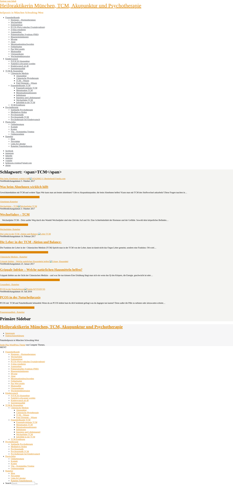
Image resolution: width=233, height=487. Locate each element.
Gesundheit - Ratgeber (9, 284)
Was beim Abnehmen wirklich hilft (15, 178)
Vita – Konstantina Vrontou (22, 131)
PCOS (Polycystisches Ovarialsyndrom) (28, 27)
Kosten (14, 129)
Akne (13, 42)
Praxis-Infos (10, 122)
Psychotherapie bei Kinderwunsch (25, 119)
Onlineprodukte (17, 134)
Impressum (10, 333)
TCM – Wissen (22, 80)
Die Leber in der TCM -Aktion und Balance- (19, 234)
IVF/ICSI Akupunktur (20, 61)
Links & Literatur (18, 144)
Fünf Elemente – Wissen (26, 83)
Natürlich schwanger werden (23, 63)
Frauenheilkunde (12, 17)
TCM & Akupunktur (14, 71)
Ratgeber (9, 136)
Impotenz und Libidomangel (28, 97)
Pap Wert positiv (18, 49)
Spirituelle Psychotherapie (22, 110)
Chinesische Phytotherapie (27, 78)
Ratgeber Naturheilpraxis (21, 146)
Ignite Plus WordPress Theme (12, 345)
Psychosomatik (17, 114)
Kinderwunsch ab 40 (20, 66)
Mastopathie (16, 51)
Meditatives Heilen (19, 112)
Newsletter (15, 141)
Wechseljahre (16, 22)
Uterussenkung (17, 54)
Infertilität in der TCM (25, 102)
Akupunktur (21, 76)
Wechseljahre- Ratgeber (10, 229)
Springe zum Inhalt (8, 1)
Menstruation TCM (24, 90)
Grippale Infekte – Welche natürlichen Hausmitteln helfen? (25, 261)
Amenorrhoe (16, 32)
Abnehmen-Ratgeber (9, 202)
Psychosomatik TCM (20, 117)
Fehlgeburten (16, 46)
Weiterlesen (20, 197)
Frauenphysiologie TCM (26, 88)
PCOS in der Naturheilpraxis (12, 289)
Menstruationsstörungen (26, 93)
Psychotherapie (11, 107)
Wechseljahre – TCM (9, 206)
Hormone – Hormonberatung (23, 20)
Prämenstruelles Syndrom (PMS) (25, 34)
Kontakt (14, 127)
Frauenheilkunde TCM (20, 85)
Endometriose (17, 25)
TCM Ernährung (18, 105)
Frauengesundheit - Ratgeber (12, 312)
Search (8, 483)
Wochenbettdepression (20, 56)
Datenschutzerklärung (14, 336)
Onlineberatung (17, 124)
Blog (13, 139)
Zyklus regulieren (18, 29)
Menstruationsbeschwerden (22, 44)
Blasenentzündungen (20, 37)
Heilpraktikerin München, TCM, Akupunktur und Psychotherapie (70, 6)
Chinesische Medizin (20, 73)
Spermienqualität (18, 68)
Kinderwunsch (11, 59)
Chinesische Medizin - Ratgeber (13, 257)
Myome (14, 39)
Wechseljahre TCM (24, 100)
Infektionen (21, 95)
